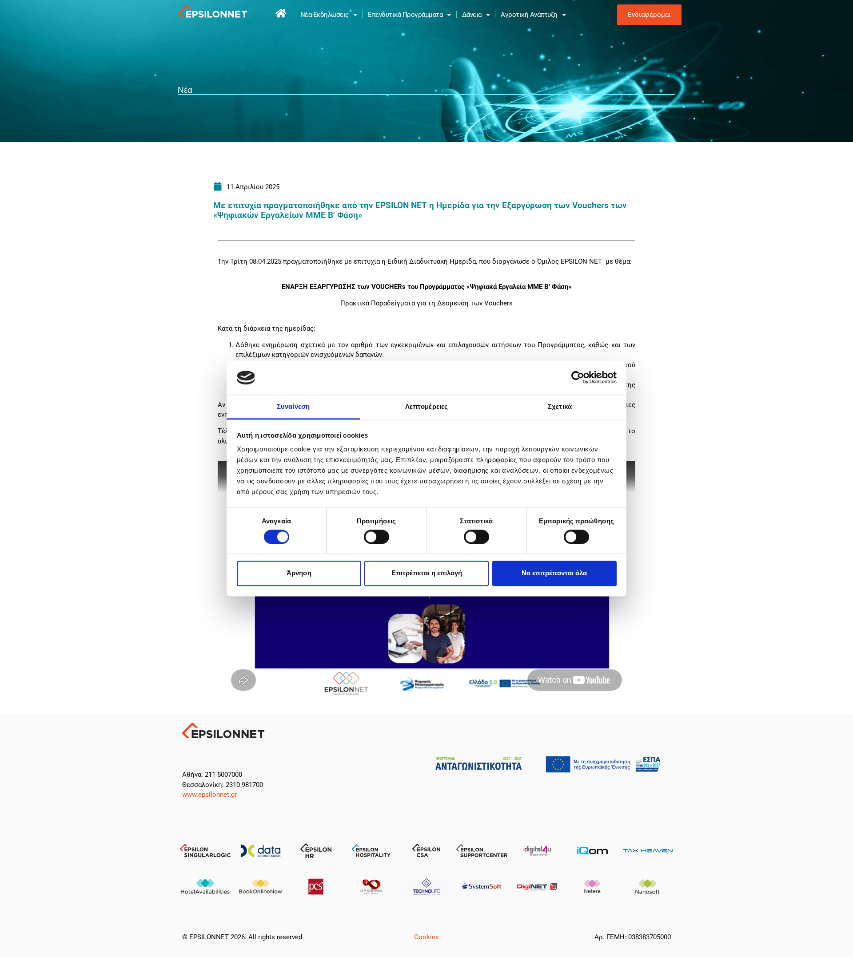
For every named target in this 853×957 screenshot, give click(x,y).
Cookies (426, 937)
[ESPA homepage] (281, 13)
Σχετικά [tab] (560, 406)
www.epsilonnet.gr (209, 795)
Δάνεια (472, 15)
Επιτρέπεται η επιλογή (426, 573)
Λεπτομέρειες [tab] (426, 406)
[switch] (376, 537)
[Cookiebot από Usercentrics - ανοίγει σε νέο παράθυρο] (578, 377)
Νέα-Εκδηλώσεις (324, 15)
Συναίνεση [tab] (293, 406)
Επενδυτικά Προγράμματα (405, 15)
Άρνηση (299, 573)
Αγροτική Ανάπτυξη (529, 15)
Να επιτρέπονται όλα (554, 573)
